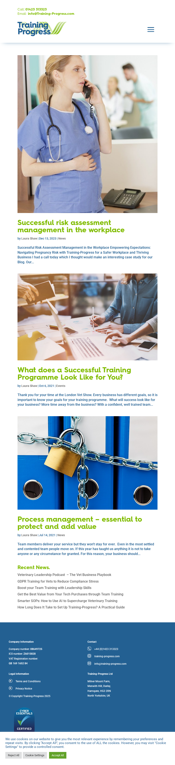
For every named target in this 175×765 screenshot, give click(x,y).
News (62, 238)
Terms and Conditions (28, 681)
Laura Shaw (29, 238)
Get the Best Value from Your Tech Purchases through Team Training (70, 594)
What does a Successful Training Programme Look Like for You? (74, 374)
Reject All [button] (13, 755)
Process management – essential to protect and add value (80, 523)
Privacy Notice (24, 688)
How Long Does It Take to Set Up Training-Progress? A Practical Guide (71, 607)
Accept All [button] (58, 755)
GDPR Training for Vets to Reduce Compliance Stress (58, 581)
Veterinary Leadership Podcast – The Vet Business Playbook (64, 575)
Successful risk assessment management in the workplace (71, 226)
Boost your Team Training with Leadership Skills (54, 588)
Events (60, 386)
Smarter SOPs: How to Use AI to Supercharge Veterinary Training (67, 601)
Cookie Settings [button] (34, 755)
